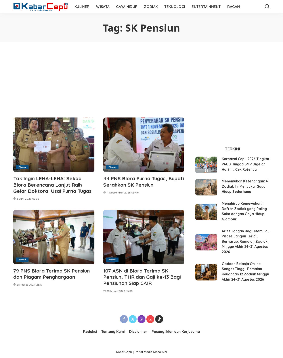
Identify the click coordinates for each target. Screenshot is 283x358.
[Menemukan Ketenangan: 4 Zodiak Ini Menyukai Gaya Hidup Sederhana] (206, 187)
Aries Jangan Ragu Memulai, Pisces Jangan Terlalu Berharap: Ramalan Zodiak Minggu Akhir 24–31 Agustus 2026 (245, 241)
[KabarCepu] (40, 7)
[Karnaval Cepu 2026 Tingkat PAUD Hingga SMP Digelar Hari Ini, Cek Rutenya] (206, 165)
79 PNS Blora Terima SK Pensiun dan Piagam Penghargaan (51, 273)
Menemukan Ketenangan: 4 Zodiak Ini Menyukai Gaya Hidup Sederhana (245, 186)
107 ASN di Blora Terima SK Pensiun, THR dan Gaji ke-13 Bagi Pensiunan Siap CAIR (142, 276)
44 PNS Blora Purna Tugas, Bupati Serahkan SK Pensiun (143, 181)
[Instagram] (141, 319)
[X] (133, 319)
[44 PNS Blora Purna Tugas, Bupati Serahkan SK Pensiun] (143, 144)
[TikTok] (159, 319)
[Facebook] (124, 319)
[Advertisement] (141, 75)
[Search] (267, 6)
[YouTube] (150, 319)
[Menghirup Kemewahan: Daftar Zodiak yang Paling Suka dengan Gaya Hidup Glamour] (206, 212)
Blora (22, 167)
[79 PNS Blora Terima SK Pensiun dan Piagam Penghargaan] (53, 237)
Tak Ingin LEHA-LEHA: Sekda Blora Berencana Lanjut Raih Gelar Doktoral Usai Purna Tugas (52, 184)
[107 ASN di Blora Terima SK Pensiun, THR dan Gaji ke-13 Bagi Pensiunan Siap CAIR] (143, 237)
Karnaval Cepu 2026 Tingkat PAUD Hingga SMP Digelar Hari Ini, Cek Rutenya (246, 164)
